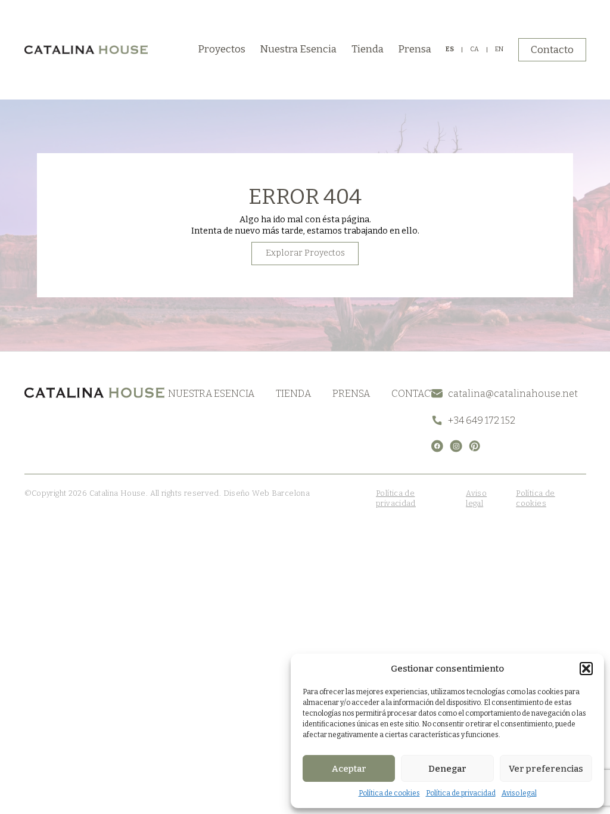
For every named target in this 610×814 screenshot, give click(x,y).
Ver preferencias (546, 768)
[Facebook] (437, 446)
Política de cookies (389, 793)
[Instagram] (456, 446)
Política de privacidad (461, 793)
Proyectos (221, 49)
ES (450, 49)
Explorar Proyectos (305, 253)
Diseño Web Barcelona (265, 493)
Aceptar (349, 768)
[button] (586, 669)
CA (474, 49)
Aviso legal (519, 793)
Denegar (447, 768)
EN (499, 49)
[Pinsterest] (474, 446)
